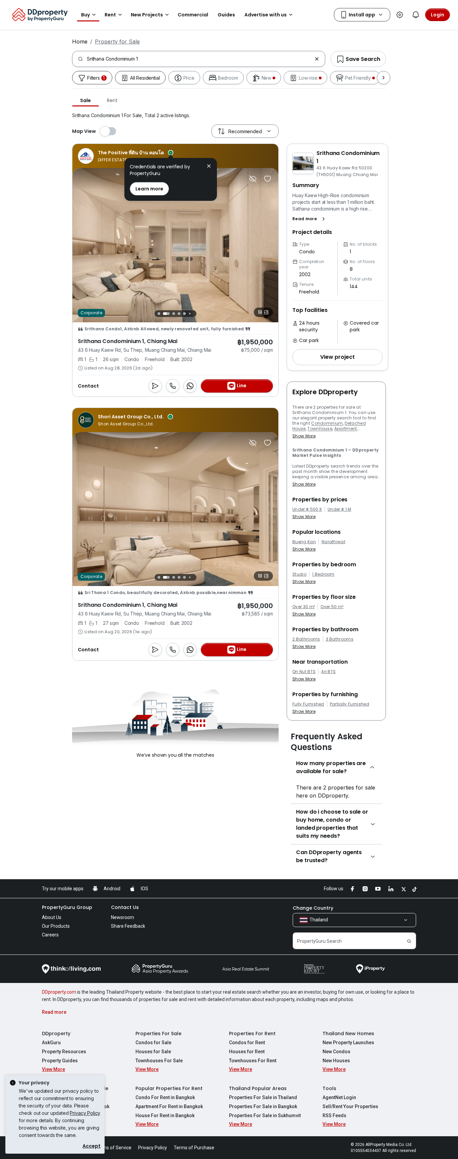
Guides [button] (226, 14)
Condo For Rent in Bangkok (165, 1097)
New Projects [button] (147, 14)
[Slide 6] (189, 313)
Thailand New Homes (348, 1033)
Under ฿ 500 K (307, 509)
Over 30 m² (303, 606)
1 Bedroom (323, 574)
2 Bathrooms (306, 639)
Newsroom (122, 917)
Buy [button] (85, 14)
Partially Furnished (349, 704)
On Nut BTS (304, 671)
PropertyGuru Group (67, 907)
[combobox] (199, 59)
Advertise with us (265, 14)
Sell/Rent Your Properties (350, 1106)
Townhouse (319, 428)
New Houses (336, 1060)
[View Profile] (125, 156)
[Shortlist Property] (267, 178)
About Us (51, 917)
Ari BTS (328, 671)
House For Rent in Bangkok (164, 1115)
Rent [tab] (112, 100)
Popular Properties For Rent (169, 1088)
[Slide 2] (166, 313)
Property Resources (64, 1051)
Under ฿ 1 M (339, 509)
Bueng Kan (304, 542)
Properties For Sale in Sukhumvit (265, 1115)
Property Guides (60, 1060)
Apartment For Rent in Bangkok (169, 1106)
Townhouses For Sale (159, 1060)
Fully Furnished (308, 704)
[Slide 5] (184, 313)
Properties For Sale (158, 1033)
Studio (299, 574)
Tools (329, 1088)
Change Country (313, 908)
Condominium (327, 423)
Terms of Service (113, 1147)
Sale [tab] (85, 100)
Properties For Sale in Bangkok (263, 1106)
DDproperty (56, 1033)
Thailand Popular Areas (258, 1088)
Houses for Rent (247, 1051)
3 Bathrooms (340, 639)
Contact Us (125, 907)
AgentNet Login (339, 1097)
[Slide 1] (159, 313)
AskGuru (51, 1042)
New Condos (336, 1051)
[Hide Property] (252, 178)
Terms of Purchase (194, 1147)
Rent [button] (110, 14)
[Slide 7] (195, 313)
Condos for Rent (247, 1042)
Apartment (345, 428)
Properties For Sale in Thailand (263, 1097)
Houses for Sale (153, 1051)
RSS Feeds (334, 1115)
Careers (50, 934)
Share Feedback (128, 926)
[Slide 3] (173, 313)
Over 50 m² (332, 606)
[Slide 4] (179, 313)
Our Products (56, 926)
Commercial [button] (193, 14)
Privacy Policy (85, 1113)
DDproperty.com (59, 992)
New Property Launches (348, 1042)
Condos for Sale (153, 1042)
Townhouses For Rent (252, 1060)
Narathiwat (333, 542)
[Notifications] (415, 14)
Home (80, 41)
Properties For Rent (252, 1033)
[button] (310, 219)
